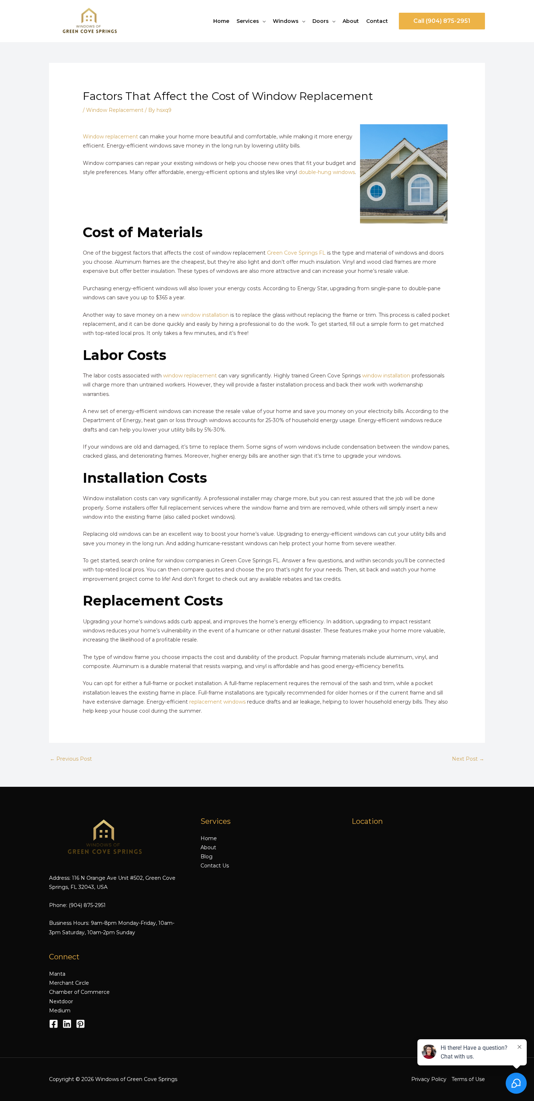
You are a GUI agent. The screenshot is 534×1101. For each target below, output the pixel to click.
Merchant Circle (69, 983)
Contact (377, 21)
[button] (442, 21)
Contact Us (215, 865)
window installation (205, 315)
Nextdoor (61, 1001)
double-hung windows (327, 172)
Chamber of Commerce (79, 992)
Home (221, 21)
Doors (320, 21)
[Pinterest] (80, 1023)
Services (247, 21)
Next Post (468, 759)
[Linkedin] (67, 1023)
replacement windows (217, 702)
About (351, 21)
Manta (57, 974)
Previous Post (71, 759)
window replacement (190, 375)
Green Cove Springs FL (296, 253)
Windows (286, 21)
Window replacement (110, 136)
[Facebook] (53, 1023)
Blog (207, 856)
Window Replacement (114, 110)
